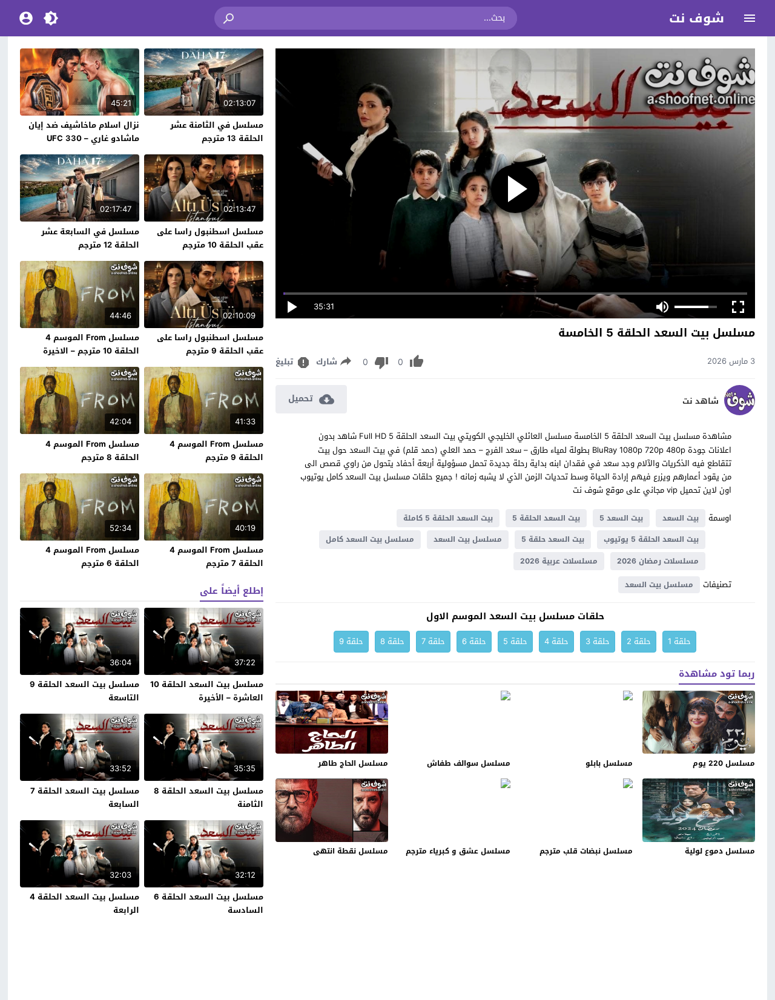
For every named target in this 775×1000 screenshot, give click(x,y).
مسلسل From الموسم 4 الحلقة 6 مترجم (92, 556)
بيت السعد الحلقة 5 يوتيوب (651, 539)
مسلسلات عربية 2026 (559, 561)
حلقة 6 (474, 641)
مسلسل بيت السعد (468, 539)
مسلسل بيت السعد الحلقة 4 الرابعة (84, 903)
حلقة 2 (639, 641)
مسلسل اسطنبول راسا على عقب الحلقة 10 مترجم (210, 238)
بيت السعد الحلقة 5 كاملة (448, 518)
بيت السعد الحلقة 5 (546, 518)
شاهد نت (700, 401)
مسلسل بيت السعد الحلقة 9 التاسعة (84, 691)
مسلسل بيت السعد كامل (370, 539)
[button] (229, 18)
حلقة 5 (515, 641)
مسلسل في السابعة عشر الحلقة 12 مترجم (90, 238)
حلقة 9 (351, 641)
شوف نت (696, 18)
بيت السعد (680, 518)
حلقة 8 (392, 641)
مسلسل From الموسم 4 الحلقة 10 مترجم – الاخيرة (91, 344)
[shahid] (739, 412)
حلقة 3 (597, 641)
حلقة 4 (556, 641)
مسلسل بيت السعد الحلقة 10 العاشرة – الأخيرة (206, 691)
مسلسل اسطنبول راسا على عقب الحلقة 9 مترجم (210, 344)
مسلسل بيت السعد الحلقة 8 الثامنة (208, 797)
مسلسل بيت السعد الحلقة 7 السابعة (84, 797)
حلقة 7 (433, 641)
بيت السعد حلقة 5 (552, 539)
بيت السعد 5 (621, 518)
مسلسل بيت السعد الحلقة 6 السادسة (208, 903)
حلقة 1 (679, 641)
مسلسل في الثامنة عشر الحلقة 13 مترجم (216, 131)
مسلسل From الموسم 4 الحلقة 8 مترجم (92, 450)
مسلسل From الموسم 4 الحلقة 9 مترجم (216, 450)
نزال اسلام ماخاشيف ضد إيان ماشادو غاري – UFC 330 (83, 131)
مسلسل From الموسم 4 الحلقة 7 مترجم (216, 556)
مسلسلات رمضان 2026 (658, 561)
